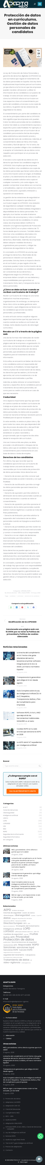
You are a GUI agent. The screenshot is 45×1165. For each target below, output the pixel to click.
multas (34, 934)
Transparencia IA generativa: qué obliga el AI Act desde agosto (29, 680)
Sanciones (9, 947)
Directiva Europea (12, 923)
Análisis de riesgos (18, 910)
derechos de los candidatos (32, 596)
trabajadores (30, 955)
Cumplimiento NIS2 (12, 1113)
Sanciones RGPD (10, 950)
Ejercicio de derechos (9, 926)
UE (31, 960)
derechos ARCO (8, 921)
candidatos (12, 596)
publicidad (7, 942)
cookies (33, 915)
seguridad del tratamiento (13, 955)
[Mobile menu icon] (40, 4)
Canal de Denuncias (13, 1109)
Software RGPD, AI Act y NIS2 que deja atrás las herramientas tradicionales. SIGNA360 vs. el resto (28, 716)
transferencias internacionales (12, 957)
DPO (25, 923)
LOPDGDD (8, 50)
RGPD (7, 53)
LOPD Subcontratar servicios (24, 932)
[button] (40, 1136)
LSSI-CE (36, 932)
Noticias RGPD (11, 1136)
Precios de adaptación (14, 1147)
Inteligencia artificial (12, 929)
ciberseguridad (22, 915)
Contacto (9, 1150)
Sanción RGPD (25, 950)
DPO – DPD (9, 1116)
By (17, 593)
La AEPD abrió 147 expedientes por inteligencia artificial (29, 743)
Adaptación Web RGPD (14, 1123)
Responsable (24, 945)
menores (26, 934)
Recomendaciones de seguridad (24, 942)
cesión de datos (28, 913)
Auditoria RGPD (11, 1120)
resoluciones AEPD (10, 945)
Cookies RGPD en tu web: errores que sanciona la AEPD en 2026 (29, 732)
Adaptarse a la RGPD (13, 1102)
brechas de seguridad (12, 913)
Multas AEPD (9, 937)
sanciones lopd (25, 947)
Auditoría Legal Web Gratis (15, 1140)
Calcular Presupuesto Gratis (22, 791)
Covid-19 (39, 915)
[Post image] (9, 656)
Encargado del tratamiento (27, 926)
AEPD (7, 910)
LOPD (26, 928)
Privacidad (22, 937)
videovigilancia (26, 963)
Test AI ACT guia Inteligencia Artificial (19, 1143)
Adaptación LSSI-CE (13, 1106)
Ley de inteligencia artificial (15, 1133)
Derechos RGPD (20, 921)
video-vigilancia (11, 962)
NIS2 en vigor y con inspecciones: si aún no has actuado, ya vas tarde (26, 896)
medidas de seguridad (13, 934)
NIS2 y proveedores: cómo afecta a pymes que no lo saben (24, 851)
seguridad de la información (12, 952)
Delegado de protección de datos (22, 918)
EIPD (29, 923)
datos (7, 918)
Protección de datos (18, 939)
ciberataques (8, 915)
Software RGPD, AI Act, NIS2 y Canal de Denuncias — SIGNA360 (23, 1128)
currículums (20, 596)
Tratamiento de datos (16, 960)
